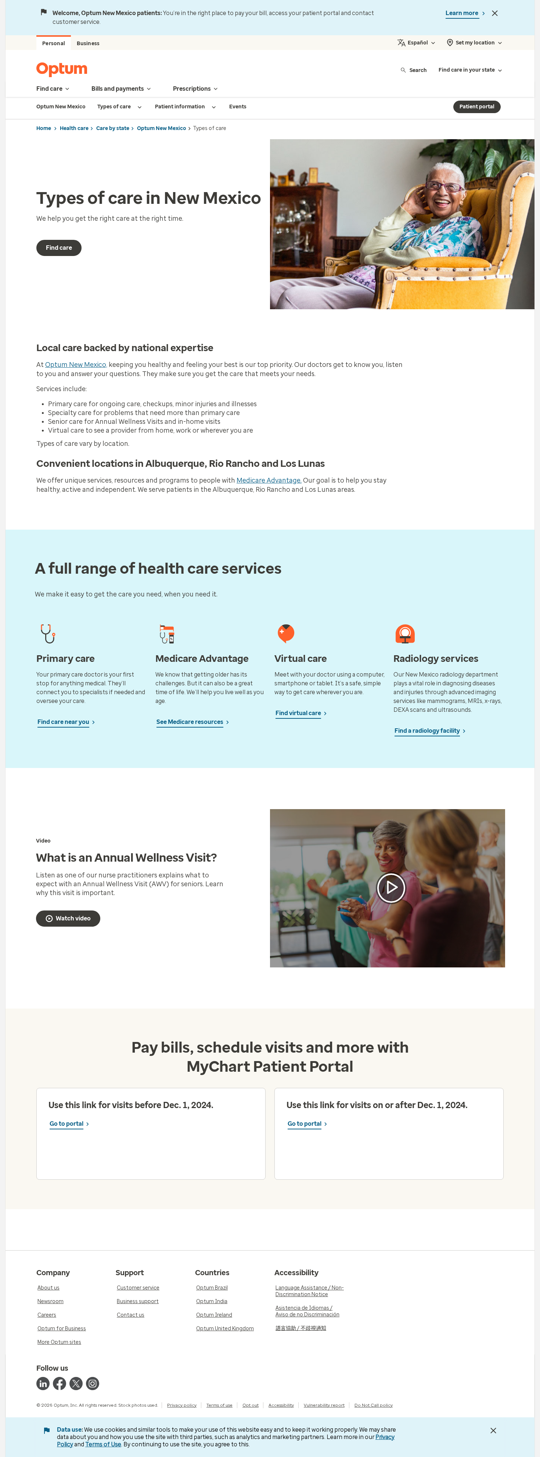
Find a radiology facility (427, 730)
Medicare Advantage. (269, 480)
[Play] (391, 888)
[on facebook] (59, 1383)
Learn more (462, 13)
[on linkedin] (43, 1383)
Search (418, 69)
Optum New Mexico (161, 128)
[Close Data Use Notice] (493, 1430)
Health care (74, 128)
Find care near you (63, 721)
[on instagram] (92, 1383)
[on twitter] (76, 1383)
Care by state (112, 128)
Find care (59, 247)
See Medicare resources (189, 721)
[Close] (494, 13)
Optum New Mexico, (76, 365)
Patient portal (477, 107)
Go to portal (66, 1123)
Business (88, 43)
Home (43, 128)
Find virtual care (298, 713)
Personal (53, 43)
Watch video (73, 918)
